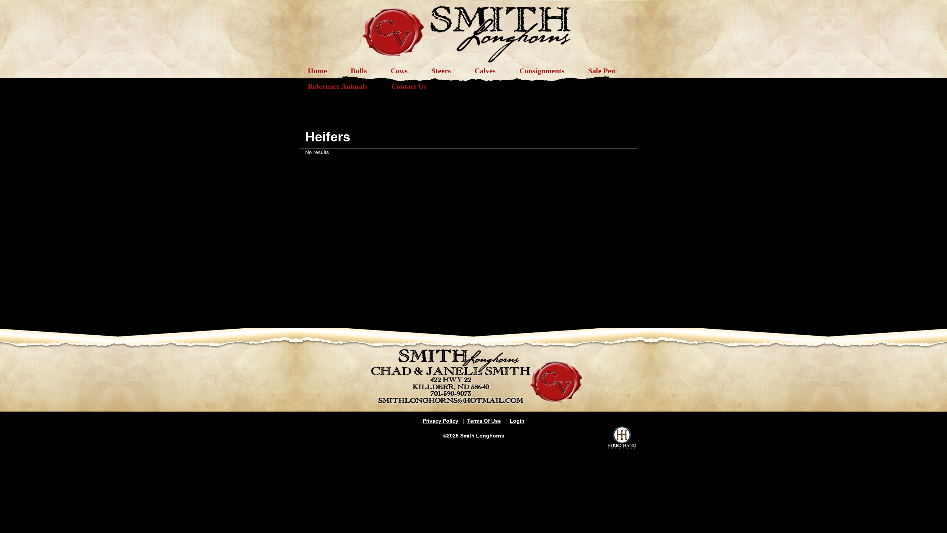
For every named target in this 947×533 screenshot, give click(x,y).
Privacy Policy (440, 421)
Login (517, 421)
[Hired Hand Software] (621, 437)
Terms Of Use (484, 421)
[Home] (473, 30)
